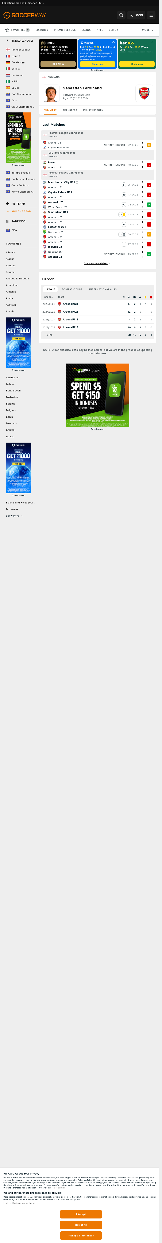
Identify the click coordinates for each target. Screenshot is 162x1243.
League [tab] (50, 289)
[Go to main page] (32, 15)
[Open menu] (151, 15)
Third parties (58, 1188)
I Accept (81, 1214)
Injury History (93, 110)
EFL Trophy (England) (62, 153)
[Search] (121, 15)
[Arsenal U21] (144, 93)
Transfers (69, 110)
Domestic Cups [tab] (72, 289)
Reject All (81, 1224)
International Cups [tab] (103, 289)
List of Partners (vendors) (19, 1203)
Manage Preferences (81, 1235)
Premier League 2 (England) (66, 133)
